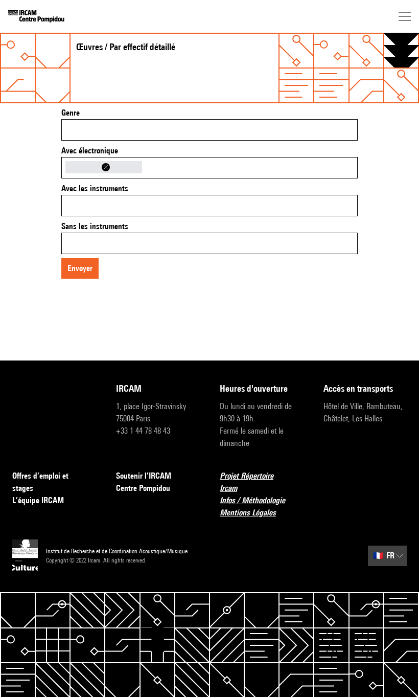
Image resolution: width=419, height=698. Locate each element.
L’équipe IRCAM (38, 500)
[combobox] (209, 130)
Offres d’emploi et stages (40, 482)
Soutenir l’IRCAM (143, 476)
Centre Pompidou (143, 488)
